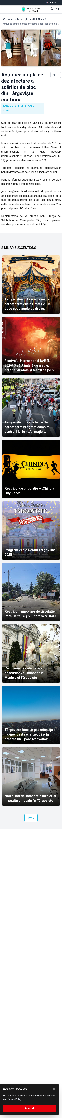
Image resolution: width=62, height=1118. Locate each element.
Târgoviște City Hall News (30, 19)
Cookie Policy (14, 1099)
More (31, 817)
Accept (29, 1108)
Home (10, 19)
